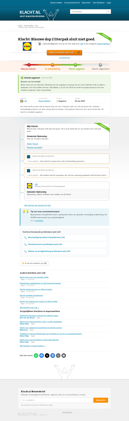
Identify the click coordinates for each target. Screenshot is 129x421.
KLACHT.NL (28, 414)
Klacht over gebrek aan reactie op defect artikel (38, 301)
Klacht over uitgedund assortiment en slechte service (41, 328)
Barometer (86, 3)
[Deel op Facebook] (41, 355)
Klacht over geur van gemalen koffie (34, 277)
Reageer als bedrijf (34, 147)
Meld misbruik (32, 144)
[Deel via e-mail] (63, 355)
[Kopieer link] (58, 355)
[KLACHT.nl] (39, 15)
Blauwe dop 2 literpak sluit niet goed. (31, 27)
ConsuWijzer (39, 221)
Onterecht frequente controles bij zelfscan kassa (39, 316)
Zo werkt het (64, 58)
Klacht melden (56, 3)
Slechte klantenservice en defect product (36, 289)
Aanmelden (101, 400)
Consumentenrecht (72, 3)
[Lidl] (27, 46)
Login (109, 3)
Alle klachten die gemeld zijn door (37, 205)
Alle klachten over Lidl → (29, 307)
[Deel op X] (47, 355)
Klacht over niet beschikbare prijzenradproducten (39, 340)
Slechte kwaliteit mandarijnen (31, 295)
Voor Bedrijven (99, 3)
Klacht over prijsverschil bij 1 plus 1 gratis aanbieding (41, 322)
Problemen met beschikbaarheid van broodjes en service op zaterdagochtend (51, 334)
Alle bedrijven (67, 412)
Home (20, 25)
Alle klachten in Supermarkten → (33, 346)
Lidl (36, 25)
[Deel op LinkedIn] (52, 355)
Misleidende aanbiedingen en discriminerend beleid (40, 283)
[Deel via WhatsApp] (36, 355)
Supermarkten (29, 25)
